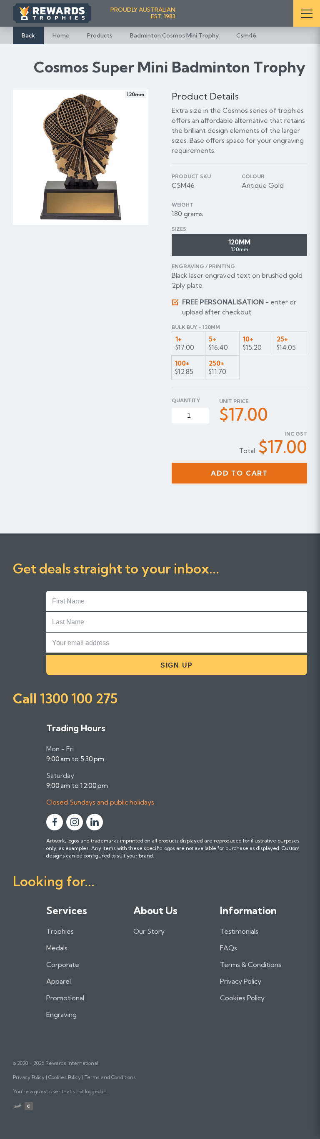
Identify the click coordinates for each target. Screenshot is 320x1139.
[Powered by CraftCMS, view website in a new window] (29, 1107)
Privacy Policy (240, 981)
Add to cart (239, 473)
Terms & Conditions (250, 964)
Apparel (58, 981)
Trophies (60, 931)
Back (28, 35)
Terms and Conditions (110, 1077)
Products (99, 35)
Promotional (65, 998)
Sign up (176, 665)
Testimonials (239, 931)
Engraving (61, 1014)
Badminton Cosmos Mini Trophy (174, 35)
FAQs (228, 948)
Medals (57, 948)
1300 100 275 (79, 698)
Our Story (149, 931)
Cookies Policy (242, 998)
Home (61, 35)
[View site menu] (306, 13)
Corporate (62, 964)
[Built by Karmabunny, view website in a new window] (17, 1107)
